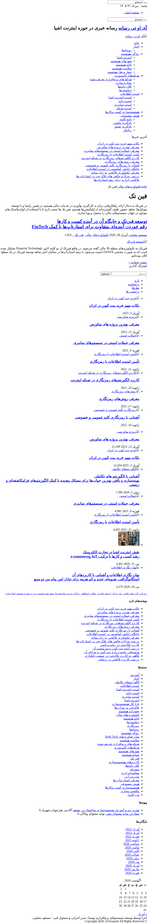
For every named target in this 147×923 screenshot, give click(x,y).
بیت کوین (143, 594)
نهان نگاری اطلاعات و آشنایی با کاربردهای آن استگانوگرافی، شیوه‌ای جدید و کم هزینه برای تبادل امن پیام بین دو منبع (86, 577)
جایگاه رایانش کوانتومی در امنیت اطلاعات (113, 169)
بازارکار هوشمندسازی (125, 704)
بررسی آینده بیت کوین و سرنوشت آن (116, 648)
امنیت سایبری (123, 104)
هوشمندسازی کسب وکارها (122, 112)
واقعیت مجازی (130, 791)
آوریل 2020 (132, 865)
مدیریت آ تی (131, 776)
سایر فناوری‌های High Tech (122, 736)
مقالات (93, 594)
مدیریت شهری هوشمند (26, 594)
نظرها (135, 288)
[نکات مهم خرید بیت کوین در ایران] (123, 450)
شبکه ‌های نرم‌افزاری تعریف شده (111, 79)
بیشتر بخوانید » (138, 262)
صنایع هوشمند (130, 754)
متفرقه (134, 769)
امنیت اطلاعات (129, 93)
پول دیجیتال (117, 594)
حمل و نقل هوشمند (120, 72)
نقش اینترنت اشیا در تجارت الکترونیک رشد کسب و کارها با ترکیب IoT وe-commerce (105, 554)
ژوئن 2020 (132, 858)
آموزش (134, 675)
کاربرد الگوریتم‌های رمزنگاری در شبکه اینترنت (110, 158)
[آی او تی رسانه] (136, 36)
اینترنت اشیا (124, 57)
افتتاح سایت (10, 594)
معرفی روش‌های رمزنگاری (122, 161)
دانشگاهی (85, 594)
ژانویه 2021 (132, 840)
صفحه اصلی (131, 12)
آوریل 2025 (132, 829)
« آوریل (142, 914)
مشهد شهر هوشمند (45, 594)
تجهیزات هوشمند (128, 711)
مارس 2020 (131, 869)
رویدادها (127, 50)
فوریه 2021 (132, 836)
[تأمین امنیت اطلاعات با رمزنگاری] (116, 514)
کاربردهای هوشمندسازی (124, 762)
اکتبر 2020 (133, 851)
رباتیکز (127, 130)
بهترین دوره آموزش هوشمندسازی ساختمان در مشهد (106, 810)
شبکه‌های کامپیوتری (126, 75)
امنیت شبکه (124, 108)
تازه (137, 280)
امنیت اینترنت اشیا (120, 97)
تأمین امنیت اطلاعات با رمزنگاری (118, 154)
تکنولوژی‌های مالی (129, 186)
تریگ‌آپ (76, 594)
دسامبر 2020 (131, 843)
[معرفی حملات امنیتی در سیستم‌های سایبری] (129, 496)
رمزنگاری (133, 725)
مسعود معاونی (137, 235)
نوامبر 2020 (132, 847)
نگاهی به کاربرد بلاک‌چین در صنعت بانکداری (112, 655)
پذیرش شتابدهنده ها (64, 594)
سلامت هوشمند (122, 68)
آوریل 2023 (132, 832)
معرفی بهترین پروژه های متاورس (118, 147)
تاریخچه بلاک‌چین (104, 594)
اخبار (136, 46)
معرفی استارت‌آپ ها (126, 780)
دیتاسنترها (125, 90)
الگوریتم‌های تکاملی (127, 682)
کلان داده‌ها (125, 86)
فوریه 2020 (132, 872)
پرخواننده (133, 284)
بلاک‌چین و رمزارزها (126, 707)
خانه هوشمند (124, 64)
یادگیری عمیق (123, 126)
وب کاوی (133, 794)
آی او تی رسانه (132, 27)
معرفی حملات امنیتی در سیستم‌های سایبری (111, 150)
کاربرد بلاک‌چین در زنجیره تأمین (119, 645)
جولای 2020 (132, 854)
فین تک (79, 235)
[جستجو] (145, 2)
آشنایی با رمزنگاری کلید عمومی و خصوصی (112, 165)
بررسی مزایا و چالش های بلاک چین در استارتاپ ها (107, 641)
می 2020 (133, 862)
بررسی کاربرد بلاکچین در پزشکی (118, 659)
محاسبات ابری (130, 773)
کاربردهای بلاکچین (130, 594)
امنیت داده (125, 101)
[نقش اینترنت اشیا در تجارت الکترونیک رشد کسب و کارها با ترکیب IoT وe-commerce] (128, 544)
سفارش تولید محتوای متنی (122, 813)
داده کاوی (125, 119)
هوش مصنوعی (129, 115)
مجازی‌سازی (124, 83)
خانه (136, 43)
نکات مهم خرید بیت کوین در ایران (118, 143)
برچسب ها (132, 291)
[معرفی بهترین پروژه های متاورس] (128, 431)
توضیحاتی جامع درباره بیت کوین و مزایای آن (111, 652)
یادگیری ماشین (122, 122)
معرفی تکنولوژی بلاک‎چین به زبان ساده (115, 172)
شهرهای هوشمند (121, 61)
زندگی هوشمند (130, 53)
